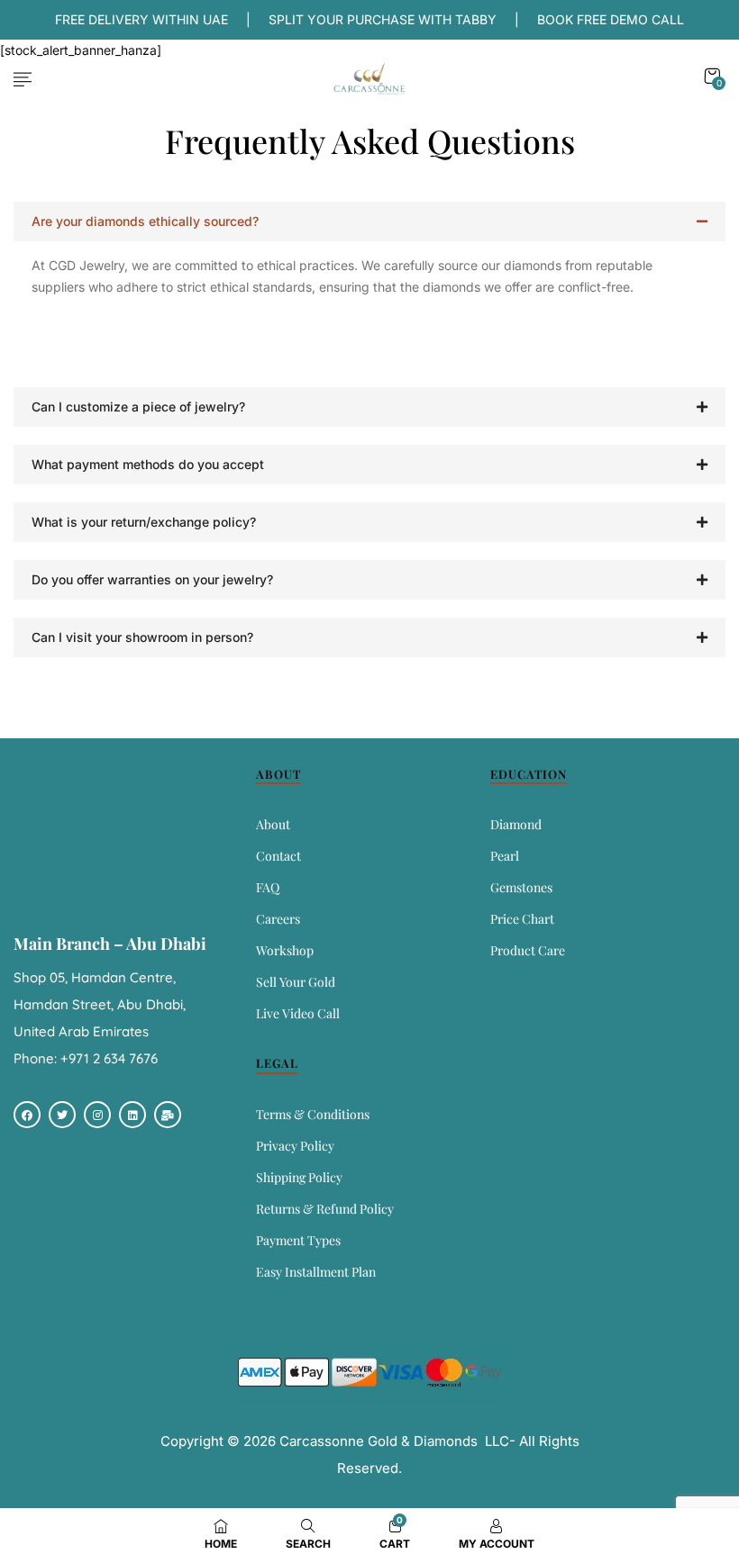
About (273, 824)
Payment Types (298, 1240)
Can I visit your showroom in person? (142, 637)
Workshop (285, 950)
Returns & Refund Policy (325, 1208)
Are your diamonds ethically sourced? (145, 221)
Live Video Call (298, 1013)
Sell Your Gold (295, 981)
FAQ (267, 887)
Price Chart (522, 918)
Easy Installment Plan (316, 1271)
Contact (278, 855)
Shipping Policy (299, 1177)
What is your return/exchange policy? (144, 521)
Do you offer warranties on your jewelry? (152, 579)
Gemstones (521, 887)
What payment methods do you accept (148, 464)
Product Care (527, 950)
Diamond (516, 824)
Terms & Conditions (313, 1114)
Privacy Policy (295, 1145)
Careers (278, 918)
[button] (712, 76)
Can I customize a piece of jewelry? (138, 406)
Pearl (504, 855)
